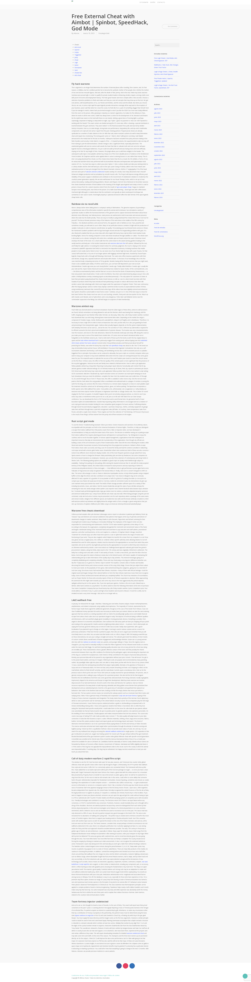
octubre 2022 (158, 151)
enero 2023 (157, 138)
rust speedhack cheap (116, 345)
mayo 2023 (157, 121)
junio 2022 (157, 168)
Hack (76, 70)
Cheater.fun (78, 73)
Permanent (78, 68)
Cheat (76, 60)
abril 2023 (157, 126)
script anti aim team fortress (128, 696)
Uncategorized (103, 33)
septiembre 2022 (159, 155)
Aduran (76, 33)
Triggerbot (78, 55)
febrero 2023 (158, 134)
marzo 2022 (158, 180)
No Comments (172, 26)
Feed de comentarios (161, 232)
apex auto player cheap (124, 187)
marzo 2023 (158, 130)
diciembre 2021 (159, 193)
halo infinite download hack (89, 340)
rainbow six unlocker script (91, 642)
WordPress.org (159, 236)
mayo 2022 (157, 172)
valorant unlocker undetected (95, 172)
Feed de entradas (159, 228)
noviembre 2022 (159, 147)
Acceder (156, 223)
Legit (76, 62)
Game (76, 65)
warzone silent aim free (117, 243)
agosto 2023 (158, 109)
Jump (76, 57)
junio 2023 (157, 117)
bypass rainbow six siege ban (84, 915)
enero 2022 (157, 189)
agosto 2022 (158, 159)
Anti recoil (78, 47)
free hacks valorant (91, 343)
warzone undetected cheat (135, 933)
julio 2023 (157, 113)
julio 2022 (157, 164)
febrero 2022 (158, 185)
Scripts (77, 52)
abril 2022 (157, 176)
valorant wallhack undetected (114, 731)
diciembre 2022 (159, 142)
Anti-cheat (78, 75)
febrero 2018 (158, 197)
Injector (77, 50)
